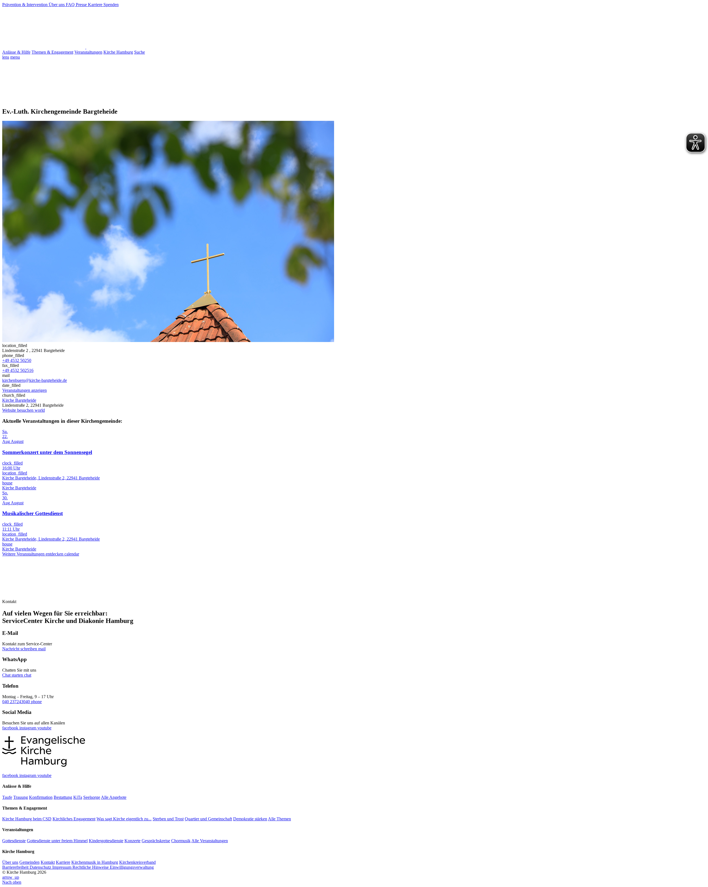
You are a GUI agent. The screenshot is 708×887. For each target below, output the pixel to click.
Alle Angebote (113, 797)
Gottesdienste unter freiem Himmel (57, 840)
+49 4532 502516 (17, 370)
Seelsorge (91, 797)
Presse (82, 4)
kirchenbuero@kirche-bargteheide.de (34, 380)
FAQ (71, 4)
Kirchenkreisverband (137, 862)
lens (5, 57)
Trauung (20, 797)
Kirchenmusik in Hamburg (94, 862)
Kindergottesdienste (106, 840)
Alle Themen (279, 818)
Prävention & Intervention (25, 4)
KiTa (77, 797)
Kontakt (48, 862)
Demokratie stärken (250, 818)
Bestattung (63, 797)
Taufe (7, 797)
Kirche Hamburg (118, 52)
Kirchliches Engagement (74, 818)
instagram (28, 728)
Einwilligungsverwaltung (132, 867)
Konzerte (132, 840)
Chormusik (181, 840)
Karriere (95, 4)
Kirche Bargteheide (19, 400)
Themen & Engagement (52, 52)
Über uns (57, 4)
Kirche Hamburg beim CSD (26, 818)
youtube (44, 728)
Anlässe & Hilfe (16, 52)
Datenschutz (41, 867)
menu (15, 57)
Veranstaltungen (88, 52)
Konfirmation (41, 797)
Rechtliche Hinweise (91, 867)
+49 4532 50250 (16, 360)
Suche (139, 52)
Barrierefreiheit (16, 867)
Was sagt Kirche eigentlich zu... (124, 818)
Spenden (111, 4)
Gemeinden (29, 862)
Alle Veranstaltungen (209, 840)
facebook (10, 728)
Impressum (62, 867)
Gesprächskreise (156, 840)
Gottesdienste (14, 840)
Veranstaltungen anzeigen (24, 390)
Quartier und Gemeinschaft (208, 818)
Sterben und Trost (168, 818)
